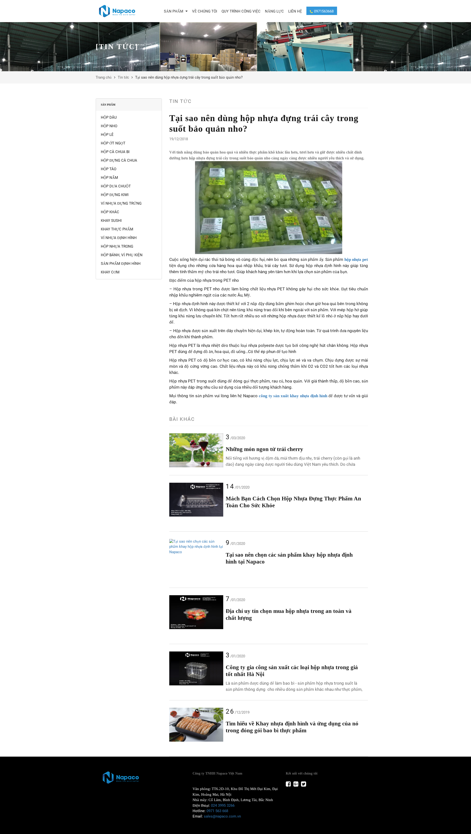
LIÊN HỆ (295, 11)
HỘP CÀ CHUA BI (115, 152)
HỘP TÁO (108, 169)
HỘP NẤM (109, 177)
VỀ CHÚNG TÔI (204, 11)
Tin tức (123, 77)
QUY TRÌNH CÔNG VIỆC (241, 11)
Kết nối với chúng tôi (301, 773)
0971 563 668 (217, 811)
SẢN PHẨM (174, 11)
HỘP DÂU (109, 117)
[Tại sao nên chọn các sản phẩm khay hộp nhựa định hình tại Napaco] (196, 547)
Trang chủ (104, 77)
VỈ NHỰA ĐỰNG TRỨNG (121, 203)
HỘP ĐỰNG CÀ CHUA (119, 160)
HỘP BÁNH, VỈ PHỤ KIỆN (122, 255)
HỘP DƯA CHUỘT (116, 186)
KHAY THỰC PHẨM (117, 229)
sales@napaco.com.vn (222, 816)
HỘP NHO (109, 126)
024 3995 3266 (223, 805)
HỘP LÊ (107, 134)
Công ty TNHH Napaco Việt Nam (217, 773)
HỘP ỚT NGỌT (113, 143)
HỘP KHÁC (110, 212)
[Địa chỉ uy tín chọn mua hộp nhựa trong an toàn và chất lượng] (196, 612)
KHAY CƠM (110, 272)
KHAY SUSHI (111, 220)
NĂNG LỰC (274, 11)
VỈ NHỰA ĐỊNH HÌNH (119, 238)
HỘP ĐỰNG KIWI (115, 195)
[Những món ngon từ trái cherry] (196, 450)
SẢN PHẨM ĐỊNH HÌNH (121, 263)
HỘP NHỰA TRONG (117, 246)
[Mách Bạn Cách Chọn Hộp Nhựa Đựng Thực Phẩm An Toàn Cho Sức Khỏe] (196, 500)
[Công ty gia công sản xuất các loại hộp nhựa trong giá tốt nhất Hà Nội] (196, 668)
